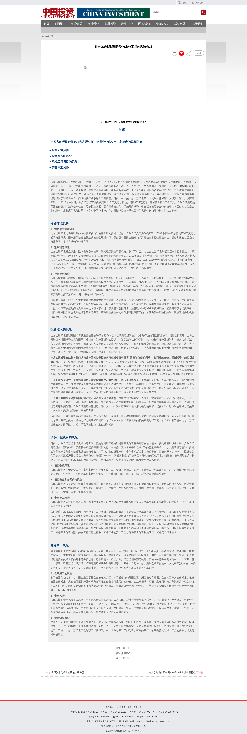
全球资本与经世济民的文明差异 (64, 672)
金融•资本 (94, 23)
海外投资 (110, 23)
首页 (46, 23)
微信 (184, 2)
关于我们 (197, 23)
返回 (198, 53)
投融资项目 (162, 23)
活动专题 (179, 23)
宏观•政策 (77, 23)
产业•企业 (127, 23)
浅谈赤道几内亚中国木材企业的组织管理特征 (176, 672)
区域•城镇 (144, 23)
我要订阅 (199, 2)
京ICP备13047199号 (132, 731)
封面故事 (60, 23)
